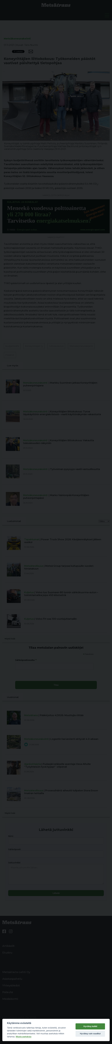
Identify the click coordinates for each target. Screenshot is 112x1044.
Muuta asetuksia (23, 1036)
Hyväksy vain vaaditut (90, 1033)
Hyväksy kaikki (90, 1026)
